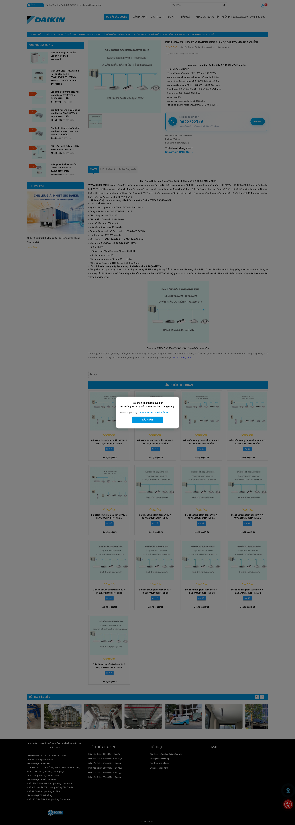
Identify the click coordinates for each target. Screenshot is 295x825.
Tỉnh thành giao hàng (128, 412)
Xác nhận (147, 419)
